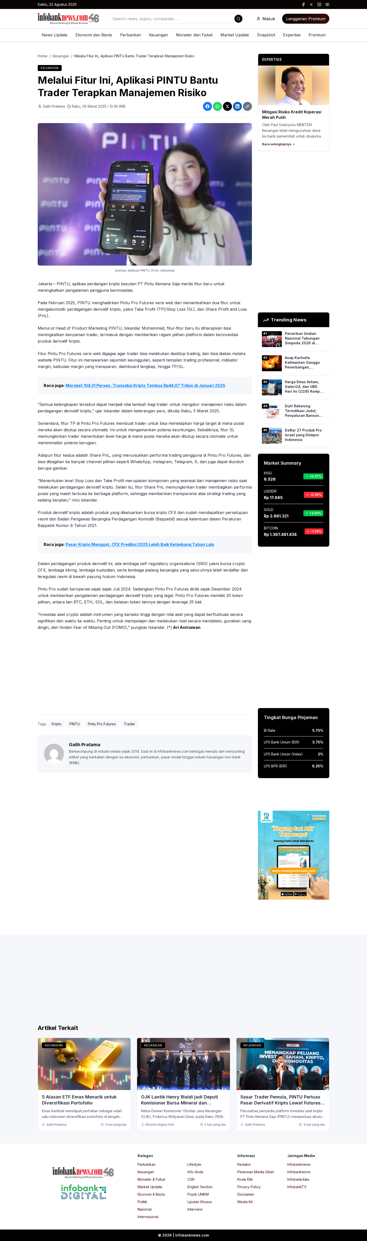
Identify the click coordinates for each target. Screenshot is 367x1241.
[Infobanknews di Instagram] (319, 4)
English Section (199, 1187)
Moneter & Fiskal (151, 1179)
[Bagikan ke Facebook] (207, 106)
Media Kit (245, 1202)
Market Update (234, 34)
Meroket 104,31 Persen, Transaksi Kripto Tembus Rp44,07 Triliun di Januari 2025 (145, 385)
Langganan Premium (305, 18)
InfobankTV (297, 1187)
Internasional (148, 1217)
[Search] (238, 19)
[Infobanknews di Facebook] (303, 4)
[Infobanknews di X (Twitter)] (311, 4)
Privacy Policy (249, 1187)
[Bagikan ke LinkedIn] (237, 106)
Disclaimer (245, 1194)
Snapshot (266, 34)
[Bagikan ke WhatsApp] (217, 106)
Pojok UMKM (198, 1194)
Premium (317, 34)
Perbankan (130, 34)
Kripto (56, 724)
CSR (190, 1179)
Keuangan (158, 34)
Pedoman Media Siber (255, 1172)
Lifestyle (194, 1164)
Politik (142, 1202)
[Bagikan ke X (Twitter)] (227, 106)
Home (42, 56)
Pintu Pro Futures (102, 724)
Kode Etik (245, 1179)
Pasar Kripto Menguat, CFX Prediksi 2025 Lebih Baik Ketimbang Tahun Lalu (140, 544)
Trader (129, 724)
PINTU (74, 724)
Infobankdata (298, 1179)
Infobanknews (299, 1164)
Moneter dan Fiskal (194, 34)
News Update (54, 34)
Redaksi (244, 1164)
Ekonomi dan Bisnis (93, 34)
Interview (194, 1209)
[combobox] (176, 18)
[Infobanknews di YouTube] (327, 4)
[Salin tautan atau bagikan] (247, 106)
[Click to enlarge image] (145, 194)
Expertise (292, 34)
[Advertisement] (145, 673)
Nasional (145, 1209)
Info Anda (195, 1172)
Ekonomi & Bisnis (151, 1194)
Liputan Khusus (199, 1202)
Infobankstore (298, 1172)
